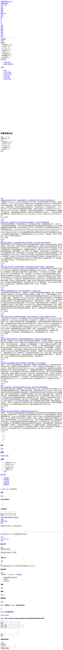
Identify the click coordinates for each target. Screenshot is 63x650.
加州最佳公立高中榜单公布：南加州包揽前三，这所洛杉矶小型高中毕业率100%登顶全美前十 (28, 200)
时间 (2, 455)
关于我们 (6, 477)
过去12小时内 (8, 74)
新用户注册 (4, 521)
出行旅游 (6, 57)
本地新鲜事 (7, 54)
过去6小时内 (7, 72)
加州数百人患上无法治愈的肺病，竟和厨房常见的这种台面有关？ (20, 411)
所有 (3, 43)
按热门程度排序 (8, 64)
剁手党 (6, 46)
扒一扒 (6, 48)
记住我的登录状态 (7, 517)
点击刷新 (15, 534)
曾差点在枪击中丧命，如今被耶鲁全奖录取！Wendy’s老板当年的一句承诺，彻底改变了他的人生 (28, 316)
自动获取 (19, 574)
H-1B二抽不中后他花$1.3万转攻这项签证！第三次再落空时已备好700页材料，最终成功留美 (27, 266)
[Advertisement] (31, 163)
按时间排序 (7, 62)
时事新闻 (7, 45)
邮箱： (3, 623)
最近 (5, 70)
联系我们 (6, 479)
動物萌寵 (6, 55)
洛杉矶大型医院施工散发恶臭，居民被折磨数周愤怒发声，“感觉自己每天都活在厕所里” (26, 339)
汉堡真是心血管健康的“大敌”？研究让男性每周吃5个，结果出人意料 (21, 290)
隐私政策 (6, 483)
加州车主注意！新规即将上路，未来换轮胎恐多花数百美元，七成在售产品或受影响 (25, 222)
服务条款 (6, 484)
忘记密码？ (16, 517)
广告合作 (6, 481)
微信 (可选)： (4, 627)
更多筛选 (3, 39)
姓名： (3, 622)
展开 (2, 151)
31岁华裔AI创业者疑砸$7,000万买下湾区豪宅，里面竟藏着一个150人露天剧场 (23, 363)
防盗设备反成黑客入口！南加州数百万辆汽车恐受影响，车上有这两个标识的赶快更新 (26, 242)
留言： (3, 634)
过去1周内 (7, 77)
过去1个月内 (7, 79)
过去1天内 (7, 75)
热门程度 (6, 455)
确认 (2, 474)
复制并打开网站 (5, 648)
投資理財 (6, 50)
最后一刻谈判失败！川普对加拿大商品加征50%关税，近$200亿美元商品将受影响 (24, 387)
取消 (4, 474)
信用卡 (5, 52)
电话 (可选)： (4, 625)
